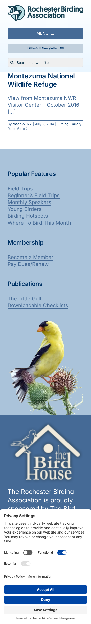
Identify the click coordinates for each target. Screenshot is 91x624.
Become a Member (30, 257)
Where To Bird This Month (39, 223)
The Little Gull (24, 299)
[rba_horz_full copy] (45, 8)
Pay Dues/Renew (28, 264)
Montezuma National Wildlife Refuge (41, 80)
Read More (16, 128)
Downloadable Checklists (38, 305)
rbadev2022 (22, 124)
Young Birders (25, 209)
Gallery (76, 124)
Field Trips (20, 189)
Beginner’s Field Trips (34, 195)
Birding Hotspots (28, 216)
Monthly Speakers (29, 202)
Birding (63, 124)
